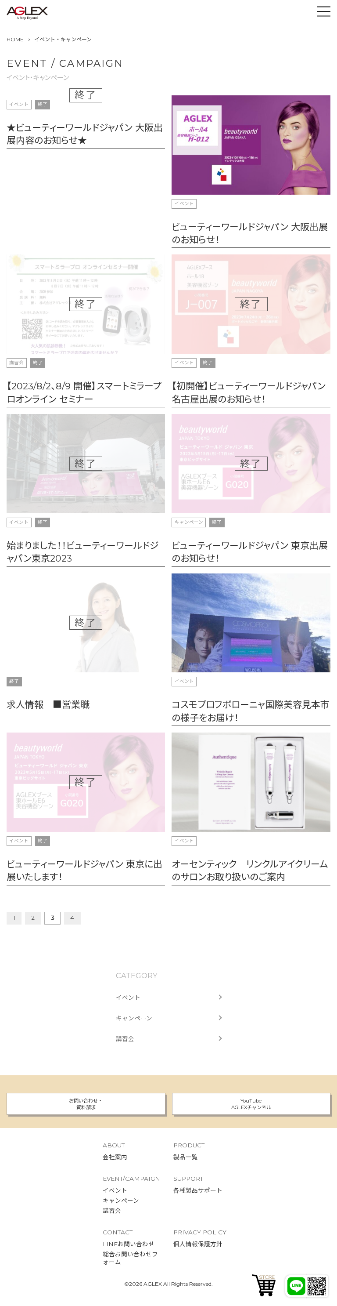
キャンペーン (134, 1018)
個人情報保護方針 (197, 1244)
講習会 (125, 1038)
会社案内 (115, 1157)
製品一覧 (185, 1157)
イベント (128, 997)
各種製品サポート (197, 1190)
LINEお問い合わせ (128, 1244)
